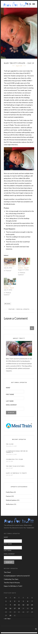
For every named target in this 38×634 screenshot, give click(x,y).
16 (10, 608)
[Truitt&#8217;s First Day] (10, 261)
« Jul (5, 618)
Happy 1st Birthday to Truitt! (16, 473)
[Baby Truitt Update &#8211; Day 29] (24, 261)
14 (32, 605)
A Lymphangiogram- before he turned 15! (17, 451)
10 (15, 605)
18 (19, 608)
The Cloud (9, 444)
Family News (10, 492)
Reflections (9, 504)
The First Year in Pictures (15, 466)
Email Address (11, 405)
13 (27, 605)
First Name (10, 394)
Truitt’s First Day (9, 266)
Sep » (9, 618)
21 (32, 608)
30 (10, 615)
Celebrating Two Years (14, 459)
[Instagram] (36, 629)
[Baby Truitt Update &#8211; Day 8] (10, 281)
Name (8, 387)
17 (15, 608)
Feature (12, 309)
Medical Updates (23, 309)
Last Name (9, 401)
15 (6, 608)
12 (23, 605)
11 (19, 605)
